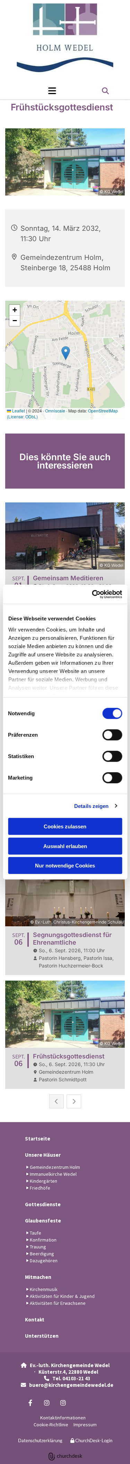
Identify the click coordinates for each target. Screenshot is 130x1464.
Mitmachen (38, 1277)
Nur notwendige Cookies (65, 866)
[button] (38, 90)
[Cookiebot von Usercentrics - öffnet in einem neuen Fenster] (92, 594)
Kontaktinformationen (63, 1418)
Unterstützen (42, 1336)
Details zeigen (91, 806)
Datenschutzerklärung (40, 1440)
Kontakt (34, 1319)
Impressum (85, 1424)
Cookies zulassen (65, 826)
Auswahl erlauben (65, 846)
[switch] (112, 734)
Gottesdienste (43, 1204)
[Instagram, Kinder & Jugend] (47, 1403)
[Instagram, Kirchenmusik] (63, 1403)
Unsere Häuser (43, 1155)
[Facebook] (30, 1403)
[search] (105, 91)
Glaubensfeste (43, 1220)
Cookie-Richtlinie (51, 1424)
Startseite (37, 1138)
